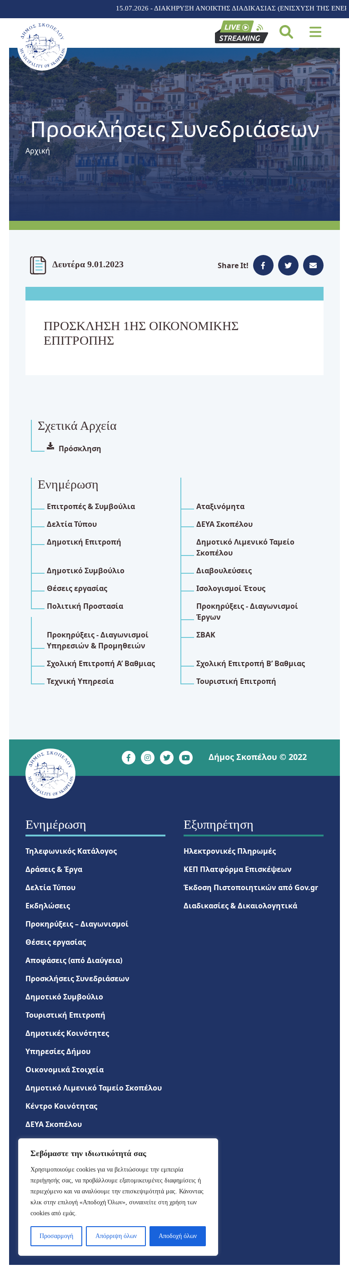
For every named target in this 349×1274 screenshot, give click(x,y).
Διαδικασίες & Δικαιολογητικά (240, 906)
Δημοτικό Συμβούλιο (64, 997)
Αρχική (37, 151)
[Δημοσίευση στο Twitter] (288, 265)
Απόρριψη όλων (116, 1236)
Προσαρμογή (56, 1236)
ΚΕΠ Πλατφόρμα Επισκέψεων (238, 869)
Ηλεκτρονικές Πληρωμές (230, 851)
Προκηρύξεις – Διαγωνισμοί (77, 924)
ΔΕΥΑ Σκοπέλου (53, 1124)
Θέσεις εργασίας (55, 942)
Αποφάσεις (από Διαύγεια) (73, 960)
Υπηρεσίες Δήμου (57, 1051)
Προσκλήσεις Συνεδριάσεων (77, 978)
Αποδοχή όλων (178, 1236)
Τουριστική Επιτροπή (65, 1015)
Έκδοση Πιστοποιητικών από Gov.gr (251, 887)
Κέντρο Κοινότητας (61, 1106)
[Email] (313, 265)
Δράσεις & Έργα (53, 869)
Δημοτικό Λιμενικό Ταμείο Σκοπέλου (93, 1088)
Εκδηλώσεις (47, 906)
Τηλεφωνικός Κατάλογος (71, 851)
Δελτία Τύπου (50, 887)
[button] (316, 32)
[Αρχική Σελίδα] (42, 45)
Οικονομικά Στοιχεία (64, 1070)
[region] (118, 1197)
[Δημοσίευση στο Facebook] (263, 265)
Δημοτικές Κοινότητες (67, 1033)
